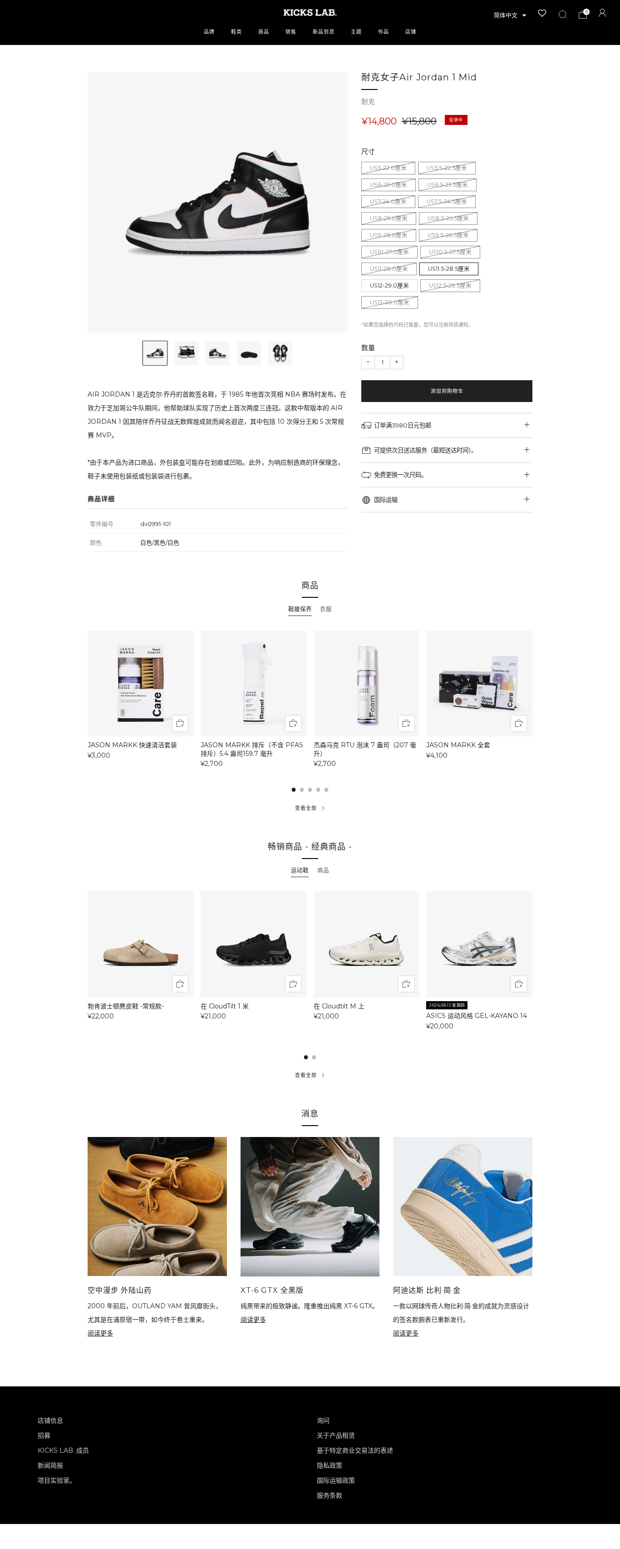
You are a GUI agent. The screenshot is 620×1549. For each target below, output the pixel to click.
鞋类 (236, 32)
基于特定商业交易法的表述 (355, 1450)
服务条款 (329, 1495)
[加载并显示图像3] (217, 353)
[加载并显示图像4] (248, 353)
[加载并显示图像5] (280, 353)
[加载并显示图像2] (186, 353)
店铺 (410, 32)
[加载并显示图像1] (155, 353)
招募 (44, 1435)
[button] (510, 15)
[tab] (300, 609)
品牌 (209, 32)
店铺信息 (50, 1420)
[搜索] (562, 14)
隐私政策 (329, 1465)
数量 (368, 347)
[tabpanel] (310, 699)
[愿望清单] (542, 13)
